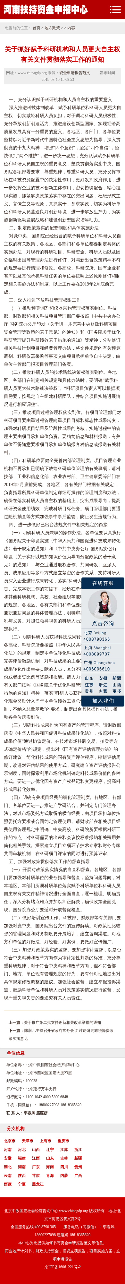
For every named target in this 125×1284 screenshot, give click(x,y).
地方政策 (52, 28)
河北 (22, 1149)
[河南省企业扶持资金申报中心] (45, 14)
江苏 (64, 1149)
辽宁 (50, 1149)
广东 (36, 1167)
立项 (53, 845)
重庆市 (63, 1141)
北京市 (9, 1141)
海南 (50, 1167)
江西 (36, 1158)
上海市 (45, 1141)
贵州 (78, 1167)
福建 (22, 1158)
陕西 (22, 1175)
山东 (50, 1158)
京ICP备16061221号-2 (63, 1267)
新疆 (78, 1158)
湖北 (8, 1167)
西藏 (8, 1184)
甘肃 (36, 1175)
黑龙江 (38, 1184)
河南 (8, 1149)
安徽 (8, 1158)
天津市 (27, 1141)
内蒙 (64, 1175)
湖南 (22, 1167)
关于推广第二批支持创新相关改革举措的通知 (62, 1022)
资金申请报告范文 (74, 73)
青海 (50, 1175)
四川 (64, 1167)
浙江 (78, 1149)
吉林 (64, 1158)
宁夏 (22, 1184)
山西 (36, 1149)
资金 (80, 252)
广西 (78, 1175)
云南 (8, 1175)
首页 (36, 28)
